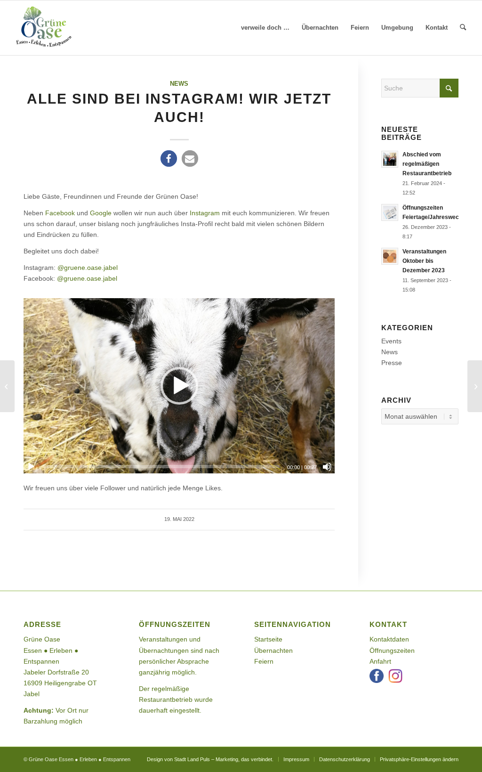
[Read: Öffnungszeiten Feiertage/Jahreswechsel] (389, 212)
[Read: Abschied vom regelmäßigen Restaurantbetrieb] (389, 159)
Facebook (60, 213)
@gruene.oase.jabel (87, 267)
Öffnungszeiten (392, 650)
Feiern (263, 661)
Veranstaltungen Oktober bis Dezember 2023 (424, 261)
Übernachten (273, 650)
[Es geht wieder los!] (7, 386)
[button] (169, 158)
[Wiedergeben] (31, 466)
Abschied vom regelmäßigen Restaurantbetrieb (426, 164)
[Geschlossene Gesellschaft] (474, 386)
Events (391, 341)
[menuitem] (265, 27)
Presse (391, 362)
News (179, 84)
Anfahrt (380, 661)
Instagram (205, 213)
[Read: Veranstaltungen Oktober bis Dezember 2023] (389, 256)
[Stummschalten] (327, 466)
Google (101, 213)
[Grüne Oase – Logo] (43, 27)
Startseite (268, 639)
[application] (179, 385)
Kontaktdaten (389, 639)
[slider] (161, 466)
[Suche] (463, 27)
